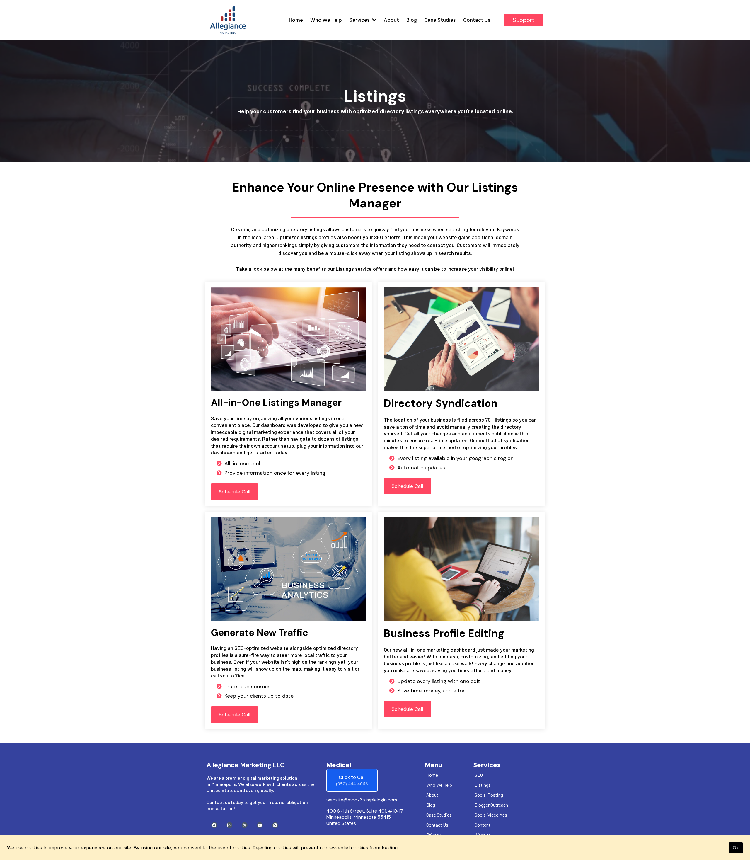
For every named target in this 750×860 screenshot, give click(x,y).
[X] (244, 825)
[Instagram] (229, 825)
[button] (373, 20)
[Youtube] (259, 825)
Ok (736, 848)
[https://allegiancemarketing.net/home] (228, 20)
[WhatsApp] (275, 825)
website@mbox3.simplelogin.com (361, 800)
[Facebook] (214, 825)
